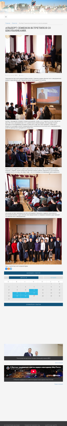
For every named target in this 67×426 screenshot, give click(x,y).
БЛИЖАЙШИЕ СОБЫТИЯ (33, 304)
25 (17, 296)
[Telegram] (11, 269)
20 (34, 293)
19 (25, 293)
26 (25, 296)
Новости (14, 23)
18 (17, 293)
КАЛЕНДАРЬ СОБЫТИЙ (33, 273)
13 (34, 290)
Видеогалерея (58, 384)
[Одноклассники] (9, 269)
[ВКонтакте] (6, 269)
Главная (7, 23)
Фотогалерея (59, 363)
